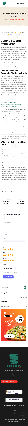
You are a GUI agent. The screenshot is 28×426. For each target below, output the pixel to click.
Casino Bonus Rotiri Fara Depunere (9, 106)
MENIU (14, 413)
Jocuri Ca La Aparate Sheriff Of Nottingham (11, 104)
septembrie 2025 (6, 306)
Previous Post (8, 199)
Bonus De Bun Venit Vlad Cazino (10, 183)
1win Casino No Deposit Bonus (8, 102)
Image (4, 264)
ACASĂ (14, 410)
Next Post (21, 199)
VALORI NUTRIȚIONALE (9, 381)
